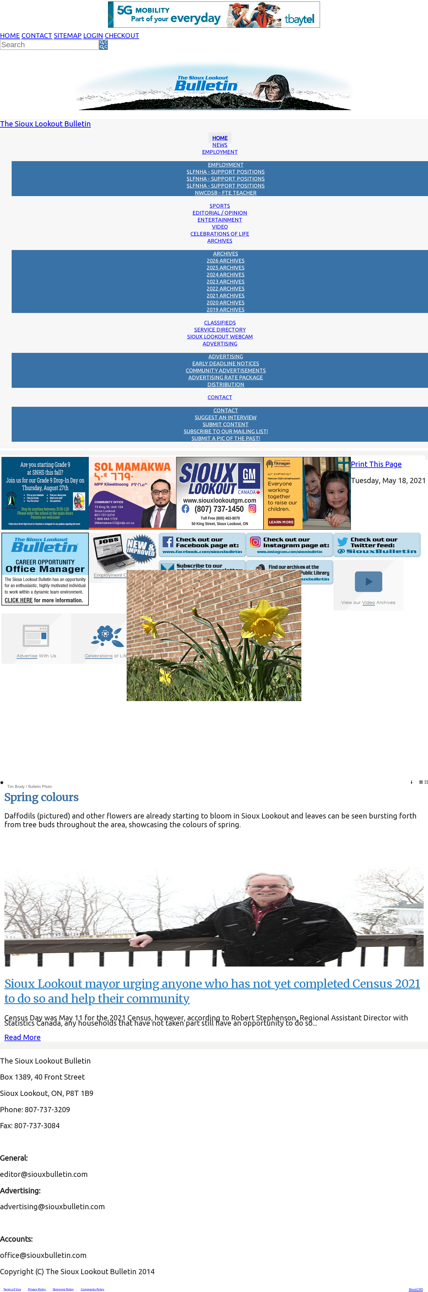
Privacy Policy (37, 1289)
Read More (22, 1037)
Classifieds (220, 322)
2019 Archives (226, 309)
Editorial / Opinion (219, 213)
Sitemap (68, 35)
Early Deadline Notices (225, 363)
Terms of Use (12, 1289)
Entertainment (219, 220)
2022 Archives (226, 288)
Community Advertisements (226, 370)
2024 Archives (226, 274)
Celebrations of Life (219, 234)
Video (220, 227)
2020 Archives (226, 302)
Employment (220, 152)
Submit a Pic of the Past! (226, 438)
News (219, 145)
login (93, 35)
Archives (219, 241)
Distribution (225, 384)
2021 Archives (226, 295)
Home (10, 35)
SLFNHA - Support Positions (226, 172)
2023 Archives (226, 281)
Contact (37, 35)
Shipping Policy (63, 1289)
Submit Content (226, 424)
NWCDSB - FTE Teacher (226, 193)
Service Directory (220, 329)
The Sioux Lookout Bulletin (45, 123)
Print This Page (376, 464)
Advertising (220, 343)
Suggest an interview (226, 417)
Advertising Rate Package (225, 377)
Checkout (122, 35)
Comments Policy (92, 1289)
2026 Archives (226, 260)
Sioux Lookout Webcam (220, 336)
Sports (220, 206)
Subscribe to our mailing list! (226, 431)
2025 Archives (226, 267)
